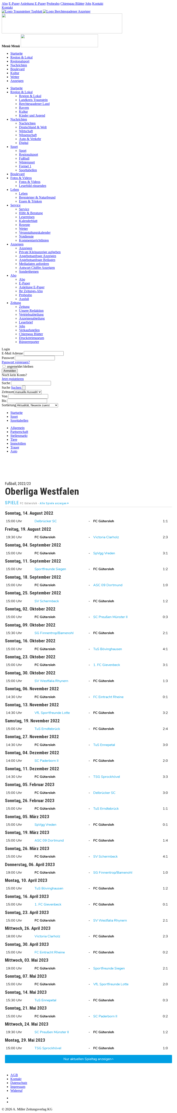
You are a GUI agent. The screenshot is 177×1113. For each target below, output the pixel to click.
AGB (14, 1075)
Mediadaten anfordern (34, 264)
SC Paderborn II (46, 760)
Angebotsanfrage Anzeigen (37, 256)
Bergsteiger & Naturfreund (37, 197)
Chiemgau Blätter (72, 3)
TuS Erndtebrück (47, 728)
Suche (6, 383)
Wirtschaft (26, 131)
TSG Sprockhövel (106, 776)
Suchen (16, 387)
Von (4, 396)
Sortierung (9, 405)
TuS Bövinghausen (107, 649)
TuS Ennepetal (104, 745)
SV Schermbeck (47, 601)
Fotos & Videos (21, 178)
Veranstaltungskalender (35, 232)
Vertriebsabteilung (31, 314)
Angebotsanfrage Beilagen (37, 260)
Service (15, 205)
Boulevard (17, 69)
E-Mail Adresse (12, 353)
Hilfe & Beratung (31, 213)
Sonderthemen (29, 271)
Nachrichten (18, 65)
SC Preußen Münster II (110, 617)
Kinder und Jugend (32, 115)
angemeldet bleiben (20, 366)
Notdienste (26, 236)
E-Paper (14, 3)
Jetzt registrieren (13, 379)
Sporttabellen (28, 170)
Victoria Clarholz (106, 537)
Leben (14, 189)
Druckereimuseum (31, 338)
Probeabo (53, 3)
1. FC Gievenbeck (106, 665)
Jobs (88, 3)
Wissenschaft (28, 135)
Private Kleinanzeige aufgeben (40, 252)
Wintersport (27, 162)
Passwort (8, 358)
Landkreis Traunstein (33, 100)
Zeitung (15, 303)
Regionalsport (19, 61)
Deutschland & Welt (33, 127)
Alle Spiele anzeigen (54, 503)
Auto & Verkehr (30, 139)
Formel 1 (25, 166)
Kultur (14, 73)
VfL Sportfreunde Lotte (52, 712)
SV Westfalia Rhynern (51, 681)
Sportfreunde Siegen (50, 569)
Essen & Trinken (30, 201)
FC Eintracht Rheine (108, 697)
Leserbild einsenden (32, 186)
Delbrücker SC (46, 521)
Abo (5, 3)
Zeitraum (8, 392)
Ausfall (24, 299)
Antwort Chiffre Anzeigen (37, 267)
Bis (4, 401)
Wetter (14, 77)
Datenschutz (18, 1083)
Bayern (24, 107)
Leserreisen (27, 217)
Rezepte (24, 225)
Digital (23, 143)
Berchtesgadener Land (34, 104)
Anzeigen (17, 81)
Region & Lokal (21, 57)
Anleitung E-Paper (33, 3)
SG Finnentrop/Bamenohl (54, 633)
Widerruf (16, 1090)
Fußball (24, 158)
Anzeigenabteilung (32, 318)
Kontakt (97, 3)
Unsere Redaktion (31, 310)
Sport (14, 147)
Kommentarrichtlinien (34, 240)
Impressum (17, 1087)
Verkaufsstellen (29, 330)
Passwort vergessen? (16, 362)
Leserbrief (26, 322)
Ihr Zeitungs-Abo (31, 291)
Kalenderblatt (28, 221)
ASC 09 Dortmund (107, 585)
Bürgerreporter (29, 342)
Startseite (16, 53)
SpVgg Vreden (104, 553)
